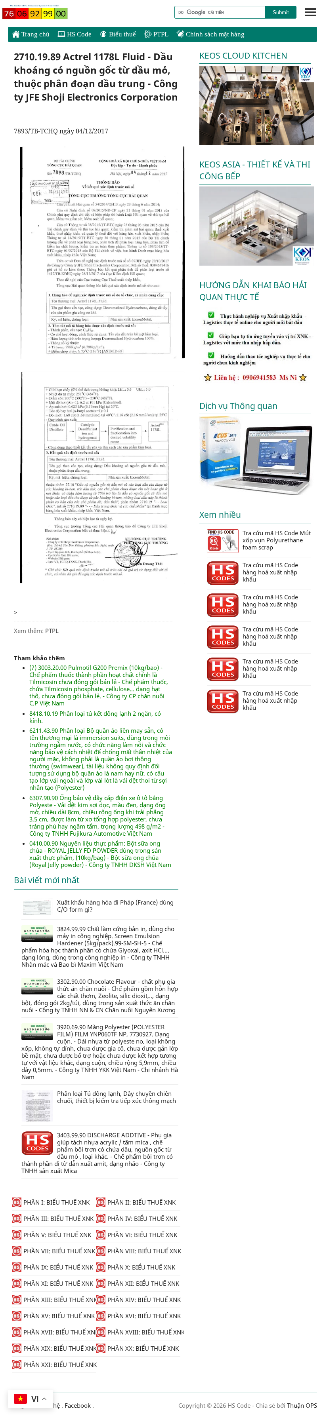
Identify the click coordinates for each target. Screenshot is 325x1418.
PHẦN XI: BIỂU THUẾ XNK (58, 1283)
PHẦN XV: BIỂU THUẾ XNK (59, 1316)
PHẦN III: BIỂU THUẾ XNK (58, 1218)
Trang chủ (35, 34)
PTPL (160, 34)
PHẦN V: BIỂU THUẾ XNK (57, 1235)
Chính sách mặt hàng (214, 34)
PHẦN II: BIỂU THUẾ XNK (141, 1202)
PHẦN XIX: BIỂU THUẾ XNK (59, 1348)
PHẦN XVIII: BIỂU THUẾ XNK (143, 1332)
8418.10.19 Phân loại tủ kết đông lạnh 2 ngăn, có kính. (95, 717)
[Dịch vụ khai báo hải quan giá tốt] (256, 493)
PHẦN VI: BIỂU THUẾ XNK (142, 1235)
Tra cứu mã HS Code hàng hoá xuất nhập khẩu (270, 572)
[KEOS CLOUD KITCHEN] (256, 142)
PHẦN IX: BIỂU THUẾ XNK (58, 1267)
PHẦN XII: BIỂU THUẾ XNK (143, 1283)
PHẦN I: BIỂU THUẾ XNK (56, 1202)
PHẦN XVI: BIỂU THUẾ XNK (143, 1316)
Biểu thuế (121, 34)
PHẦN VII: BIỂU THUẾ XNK (59, 1251)
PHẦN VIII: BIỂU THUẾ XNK (143, 1251)
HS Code (78, 34)
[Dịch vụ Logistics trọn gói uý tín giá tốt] (256, 384)
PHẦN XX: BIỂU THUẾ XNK (143, 1348)
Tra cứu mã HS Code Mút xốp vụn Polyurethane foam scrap (277, 540)
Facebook (78, 1405)
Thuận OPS (301, 1405)
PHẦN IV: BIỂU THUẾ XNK (142, 1218)
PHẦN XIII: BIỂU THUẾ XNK (59, 1300)
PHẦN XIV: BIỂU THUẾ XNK (143, 1300)
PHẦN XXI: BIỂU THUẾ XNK (59, 1365)
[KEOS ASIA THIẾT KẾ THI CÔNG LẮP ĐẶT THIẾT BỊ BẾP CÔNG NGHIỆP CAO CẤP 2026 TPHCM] (256, 263)
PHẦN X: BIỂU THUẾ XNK (141, 1267)
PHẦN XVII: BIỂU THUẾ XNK (59, 1332)
